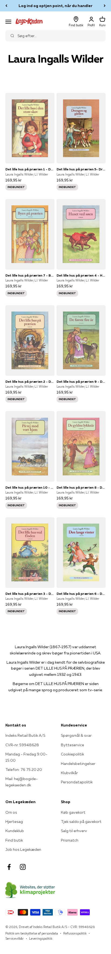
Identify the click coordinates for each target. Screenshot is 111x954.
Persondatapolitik (77, 782)
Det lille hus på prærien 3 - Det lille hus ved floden (29, 594)
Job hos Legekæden (23, 849)
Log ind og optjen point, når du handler (55, 5)
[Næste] (105, 6)
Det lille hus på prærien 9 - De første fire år (81, 381)
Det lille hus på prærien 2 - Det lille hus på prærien (29, 381)
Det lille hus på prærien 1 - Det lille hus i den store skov (29, 169)
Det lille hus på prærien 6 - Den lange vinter (81, 594)
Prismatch (69, 840)
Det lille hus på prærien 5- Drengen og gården (81, 169)
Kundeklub (14, 830)
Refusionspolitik (74, 933)
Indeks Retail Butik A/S (25, 735)
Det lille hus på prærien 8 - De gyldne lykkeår (81, 487)
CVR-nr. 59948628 (22, 744)
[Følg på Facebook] (9, 867)
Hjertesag (14, 821)
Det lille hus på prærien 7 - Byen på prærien (29, 275)
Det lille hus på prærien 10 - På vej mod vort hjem (29, 487)
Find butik (14, 840)
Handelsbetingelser (78, 763)
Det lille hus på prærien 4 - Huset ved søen (81, 275)
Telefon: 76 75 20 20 (23, 769)
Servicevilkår (14, 938)
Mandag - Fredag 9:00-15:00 (26, 757)
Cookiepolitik (72, 754)
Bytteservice (72, 744)
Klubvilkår (69, 772)
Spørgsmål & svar (76, 735)
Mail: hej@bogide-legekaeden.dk (21, 781)
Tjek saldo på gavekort (81, 821)
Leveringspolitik (40, 938)
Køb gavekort (73, 812)
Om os (11, 812)
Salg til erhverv (74, 830)
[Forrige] (6, 6)
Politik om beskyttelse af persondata (31, 933)
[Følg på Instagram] (22, 867)
